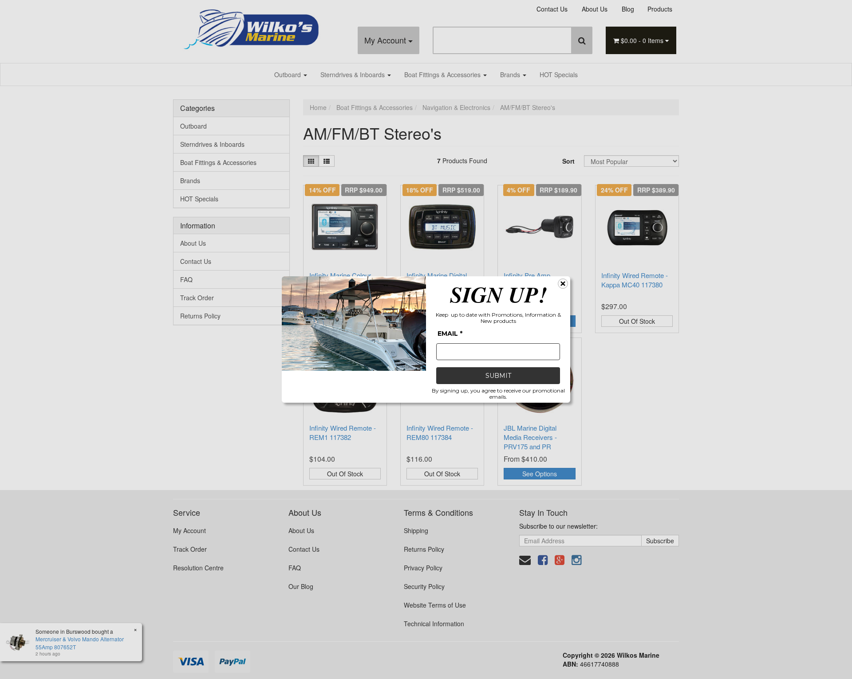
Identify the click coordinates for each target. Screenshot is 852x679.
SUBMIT (498, 376)
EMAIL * (450, 334)
